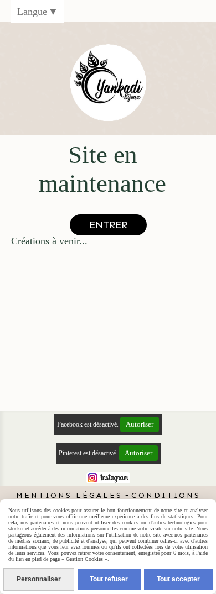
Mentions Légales (69, 495)
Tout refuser (109, 579)
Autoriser (139, 424)
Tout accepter (178, 579)
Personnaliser (39, 579)
